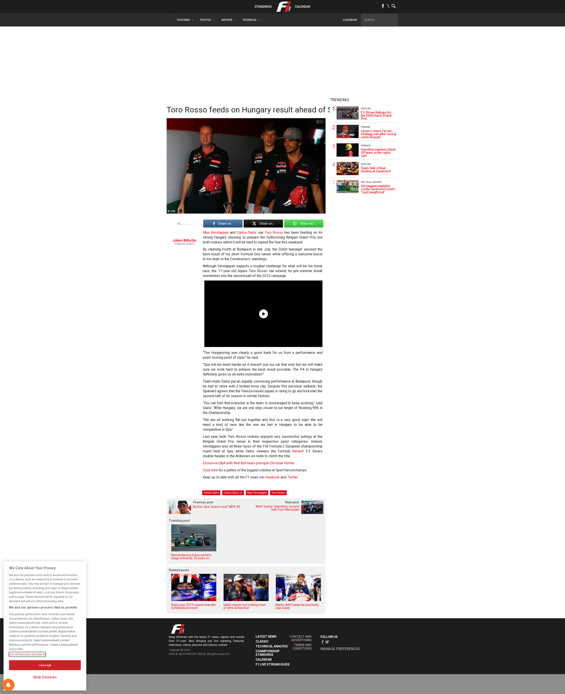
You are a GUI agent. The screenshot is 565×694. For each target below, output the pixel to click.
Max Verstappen (216, 232)
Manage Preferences (340, 649)
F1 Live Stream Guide (273, 664)
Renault (298, 451)
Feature (366, 108)
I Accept (45, 665)
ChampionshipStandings (268, 652)
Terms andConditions (302, 646)
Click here (210, 470)
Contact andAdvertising (301, 638)
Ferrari (365, 127)
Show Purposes (45, 677)
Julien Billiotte (184, 240)
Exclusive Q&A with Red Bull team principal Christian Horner (248, 463)
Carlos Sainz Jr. (233, 492)
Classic (262, 641)
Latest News (266, 636)
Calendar (302, 6)
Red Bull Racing (371, 182)
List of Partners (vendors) (27, 654)
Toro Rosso (274, 232)
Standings (263, 6)
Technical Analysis (272, 646)
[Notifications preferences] (8, 685)
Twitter (292, 477)
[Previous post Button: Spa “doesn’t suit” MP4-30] (206, 513)
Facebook (272, 477)
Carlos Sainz (247, 232)
